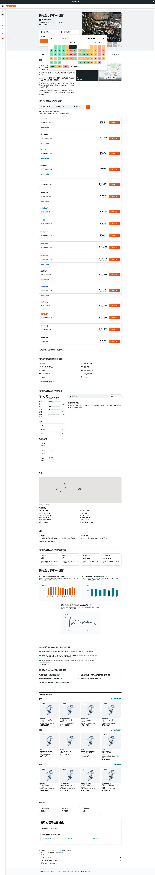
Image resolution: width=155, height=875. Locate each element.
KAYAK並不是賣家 (46, 857)
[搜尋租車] (3, 17)
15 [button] (55, 54)
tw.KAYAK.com (42, 871)
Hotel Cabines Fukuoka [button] (46, 751)
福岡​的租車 (71, 838)
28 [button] (51, 62)
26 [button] (71, 58)
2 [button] (59, 47)
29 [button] (55, 62)
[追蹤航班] (3, 29)
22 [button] (55, 58)
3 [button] (63, 47)
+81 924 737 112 (43, 24)
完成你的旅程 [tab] (45, 828)
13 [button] (74, 51)
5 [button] (80, 51)
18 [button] (67, 54)
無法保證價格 (60, 852)
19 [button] (71, 54)
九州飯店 (71, 871)
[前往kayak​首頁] (11, 6)
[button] (153, 2)
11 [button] (67, 51)
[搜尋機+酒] (3, 21)
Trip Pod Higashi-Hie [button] (65, 751)
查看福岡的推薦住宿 (116, 764)
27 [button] (75, 58)
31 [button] (99, 62)
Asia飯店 (53, 871)
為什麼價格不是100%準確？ (49, 863)
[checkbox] (47, 444)
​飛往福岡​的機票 (47, 838)
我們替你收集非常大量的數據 (49, 860)
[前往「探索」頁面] (3, 25)
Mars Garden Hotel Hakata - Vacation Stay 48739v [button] (88, 752)
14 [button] (51, 54)
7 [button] (51, 51)
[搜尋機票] (3, 11)
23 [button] (59, 58)
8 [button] (55, 51)
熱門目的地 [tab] (54, 828)
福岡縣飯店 (65, 871)
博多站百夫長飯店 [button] (106, 751)
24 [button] (63, 58)
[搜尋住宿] (3, 14)
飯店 (48, 871)
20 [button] (75, 54)
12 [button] (71, 51)
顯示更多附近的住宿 (116, 699)
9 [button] (59, 51)
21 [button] (51, 58)
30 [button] (59, 62)
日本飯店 (59, 871)
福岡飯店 (95, 838)
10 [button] (63, 51)
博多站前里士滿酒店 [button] (86, 784)
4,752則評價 (47, 20)
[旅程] (3, 33)
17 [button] (63, 54)
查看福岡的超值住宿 (116, 730)
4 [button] (103, 47)
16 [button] (59, 54)
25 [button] (67, 58)
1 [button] (55, 47)
